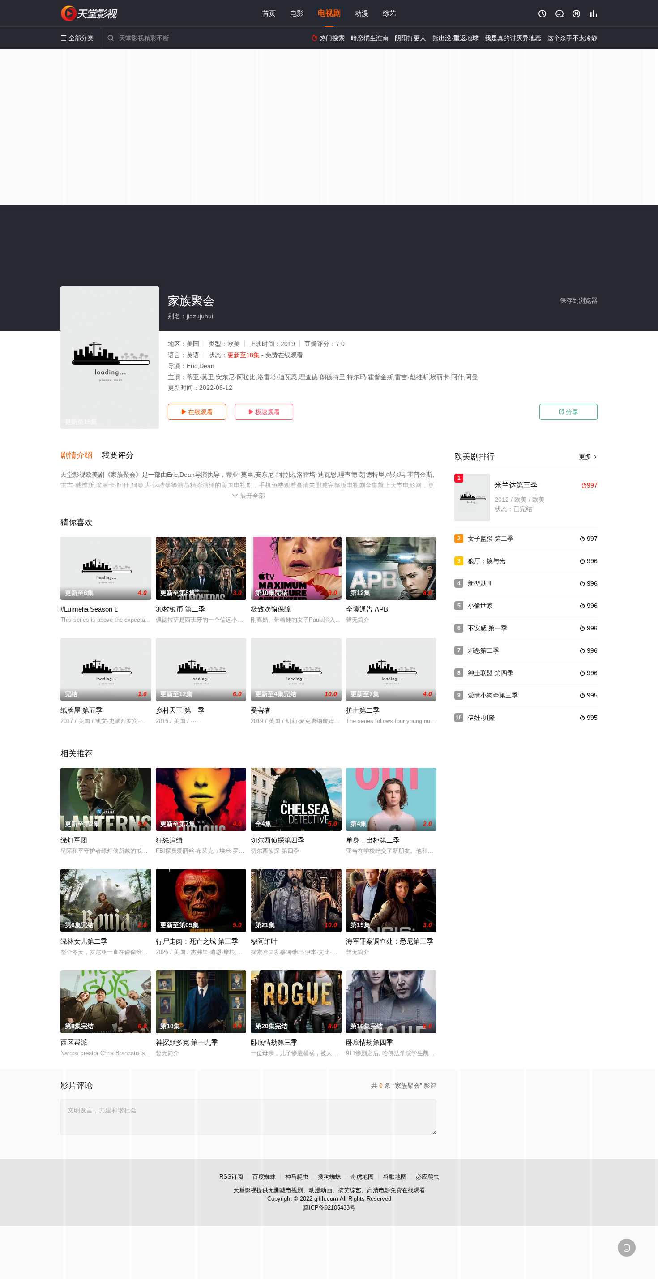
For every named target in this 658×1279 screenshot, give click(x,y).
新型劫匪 (480, 583)
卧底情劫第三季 (274, 1042)
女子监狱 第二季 (490, 538)
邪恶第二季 (483, 650)
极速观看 (264, 411)
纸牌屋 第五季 (81, 710)
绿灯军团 (73, 840)
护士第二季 (363, 710)
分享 (568, 411)
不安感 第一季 (487, 628)
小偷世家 (480, 605)
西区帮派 (73, 1042)
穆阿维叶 (264, 941)
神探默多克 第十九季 (187, 1042)
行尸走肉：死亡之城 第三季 (197, 941)
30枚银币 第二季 (180, 609)
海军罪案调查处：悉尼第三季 (389, 941)
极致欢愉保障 (271, 609)
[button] (81, 455)
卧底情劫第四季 (369, 1042)
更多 (588, 456)
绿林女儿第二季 (83, 941)
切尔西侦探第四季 (277, 840)
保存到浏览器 (579, 300)
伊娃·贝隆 (481, 717)
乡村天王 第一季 (180, 710)
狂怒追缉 (169, 840)
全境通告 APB (367, 609)
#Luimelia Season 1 (89, 609)
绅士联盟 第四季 (490, 672)
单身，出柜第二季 (373, 840)
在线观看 (197, 411)
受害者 (261, 710)
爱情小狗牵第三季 (493, 695)
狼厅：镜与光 (486, 561)
